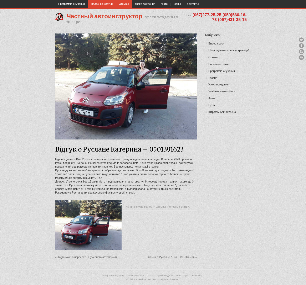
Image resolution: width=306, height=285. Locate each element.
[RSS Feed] (301, 51)
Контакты (193, 3)
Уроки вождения (145, 3)
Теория (212, 77)
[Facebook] (301, 45)
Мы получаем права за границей (228, 50)
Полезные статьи (102, 3)
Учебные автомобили (221, 91)
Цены (177, 3)
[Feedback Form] (301, 57)
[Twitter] (301, 39)
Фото (164, 3)
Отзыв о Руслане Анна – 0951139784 (172, 257)
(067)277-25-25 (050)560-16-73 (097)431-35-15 (220, 17)
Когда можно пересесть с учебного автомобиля (86, 257)
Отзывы (124, 3)
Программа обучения (71, 3)
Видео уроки (216, 43)
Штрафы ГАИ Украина (222, 112)
